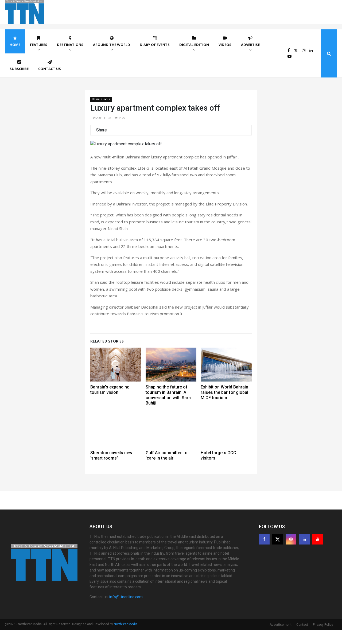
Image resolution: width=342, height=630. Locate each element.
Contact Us (49, 68)
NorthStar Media (126, 624)
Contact (302, 625)
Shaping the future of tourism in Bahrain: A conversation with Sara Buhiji (168, 395)
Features (38, 44)
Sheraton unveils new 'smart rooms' (111, 455)
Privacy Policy (323, 625)
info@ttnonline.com (126, 597)
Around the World (111, 44)
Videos (225, 44)
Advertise (250, 44)
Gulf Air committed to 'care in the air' (167, 455)
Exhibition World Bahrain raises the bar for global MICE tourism (224, 392)
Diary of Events (155, 44)
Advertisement (281, 625)
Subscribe (19, 68)
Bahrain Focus (101, 99)
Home (15, 44)
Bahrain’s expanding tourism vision (110, 389)
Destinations (70, 44)
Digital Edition (194, 44)
